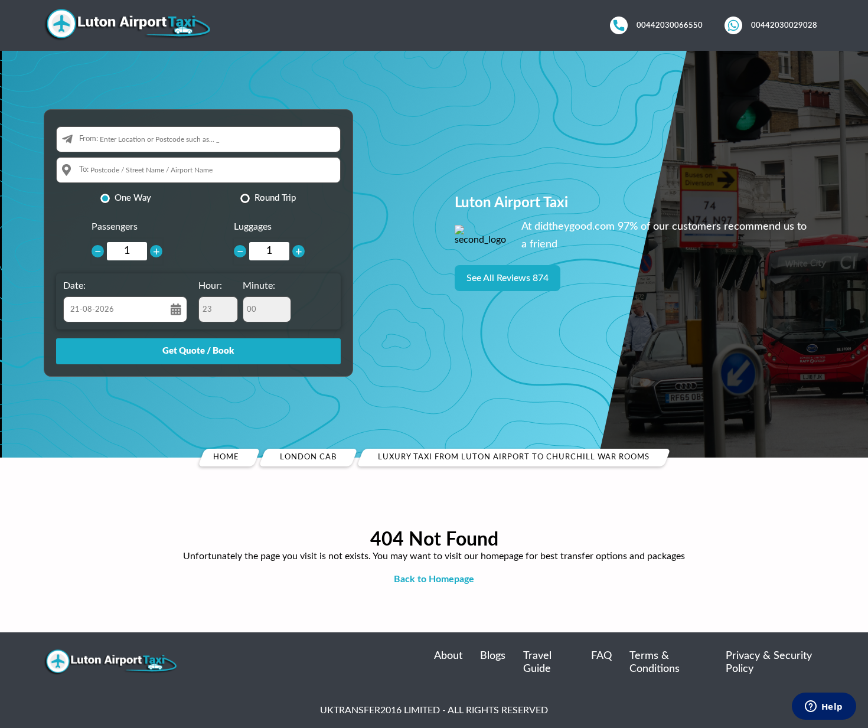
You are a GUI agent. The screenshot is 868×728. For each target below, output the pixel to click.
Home (226, 457)
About (448, 656)
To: (84, 170)
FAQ (601, 656)
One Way (133, 198)
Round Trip (275, 198)
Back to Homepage (434, 579)
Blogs (492, 656)
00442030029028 (784, 25)
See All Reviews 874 (507, 278)
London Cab (308, 457)
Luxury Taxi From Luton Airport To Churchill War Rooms (514, 457)
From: (88, 139)
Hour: (210, 285)
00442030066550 (670, 25)
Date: (74, 285)
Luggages (253, 226)
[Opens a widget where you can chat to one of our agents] (823, 707)
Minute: (259, 285)
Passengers (115, 226)
